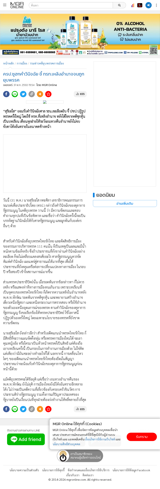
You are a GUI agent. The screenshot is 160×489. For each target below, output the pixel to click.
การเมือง (22, 63)
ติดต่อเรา (88, 475)
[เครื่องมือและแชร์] (157, 5)
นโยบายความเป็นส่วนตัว (24, 470)
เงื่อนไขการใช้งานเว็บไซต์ (100, 439)
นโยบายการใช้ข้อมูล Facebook (131, 470)
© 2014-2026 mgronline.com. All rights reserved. (80, 479)
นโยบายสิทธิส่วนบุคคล (66, 444)
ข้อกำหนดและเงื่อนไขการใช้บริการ (88, 470)
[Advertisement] (45, 163)
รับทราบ (142, 436)
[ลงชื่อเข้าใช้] (148, 5)
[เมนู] (4, 5)
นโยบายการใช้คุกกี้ (53, 470)
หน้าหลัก (8, 63)
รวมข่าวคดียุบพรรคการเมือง (47, 63)
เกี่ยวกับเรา (72, 475)
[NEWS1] (139, 5)
